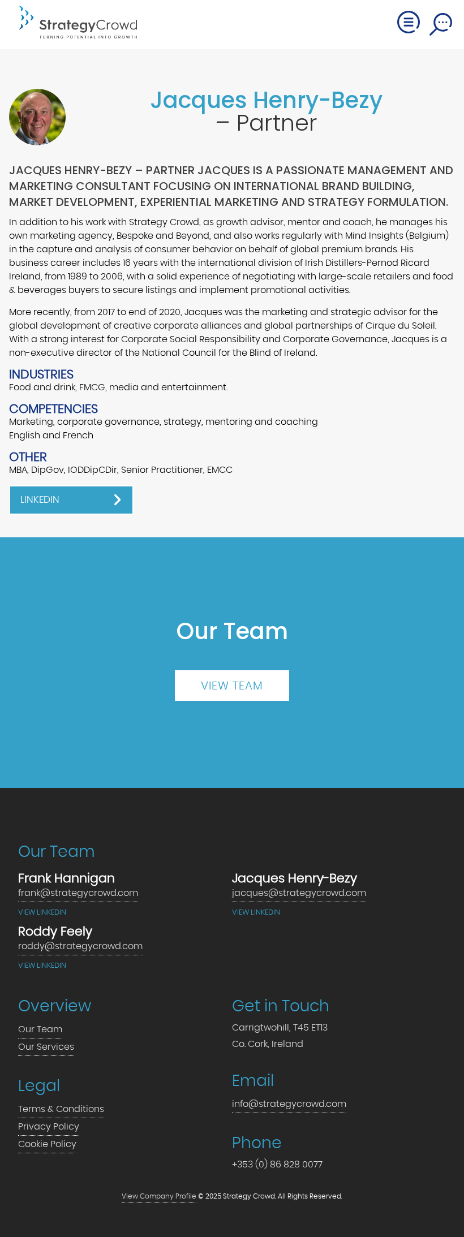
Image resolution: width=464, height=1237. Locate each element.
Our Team (40, 1029)
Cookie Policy (47, 1144)
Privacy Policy (48, 1126)
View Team (232, 686)
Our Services (46, 1046)
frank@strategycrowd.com (78, 893)
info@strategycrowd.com (289, 1104)
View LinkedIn (42, 912)
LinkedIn (39, 500)
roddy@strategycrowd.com (80, 946)
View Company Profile (159, 1196)
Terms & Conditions (61, 1109)
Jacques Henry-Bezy (266, 100)
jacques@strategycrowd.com (299, 893)
